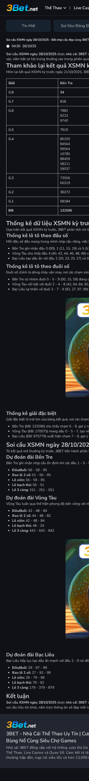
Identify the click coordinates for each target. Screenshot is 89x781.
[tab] (28, 26)
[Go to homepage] (21, 724)
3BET (24, 747)
